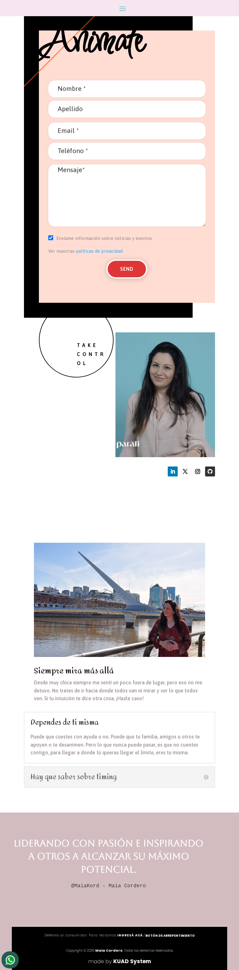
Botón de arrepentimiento (170, 935)
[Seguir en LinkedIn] (173, 471)
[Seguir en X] (185, 471)
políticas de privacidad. (99, 251)
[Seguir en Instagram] (198, 471)
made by (119, 961)
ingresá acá (130, 935)
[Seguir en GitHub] (210, 471)
